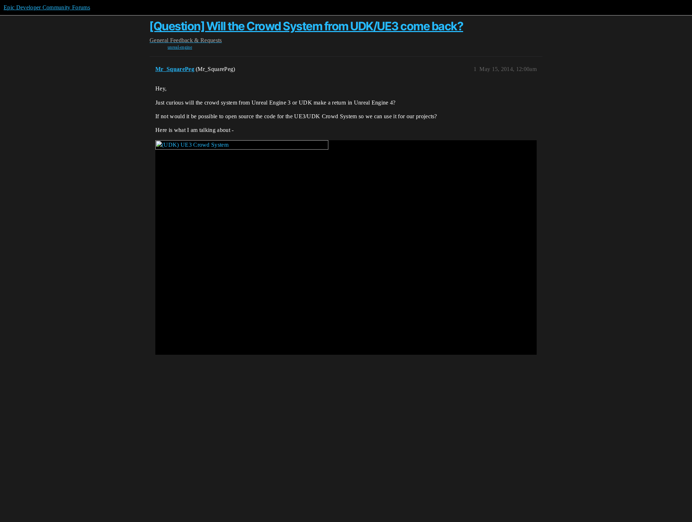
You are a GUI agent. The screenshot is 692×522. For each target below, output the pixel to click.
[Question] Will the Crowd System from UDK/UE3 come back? (306, 26)
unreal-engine (180, 47)
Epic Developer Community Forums (47, 7)
